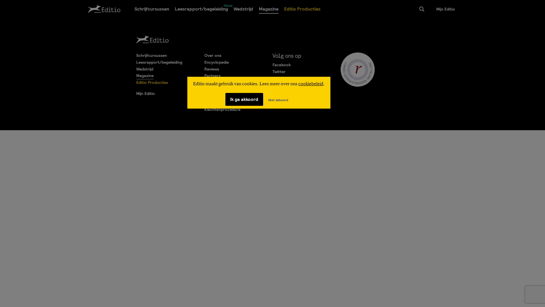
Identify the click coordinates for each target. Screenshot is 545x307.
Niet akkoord (278, 100)
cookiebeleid (310, 84)
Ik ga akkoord (244, 99)
